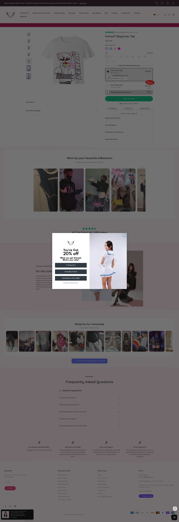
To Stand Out (71, 265)
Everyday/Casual (71, 272)
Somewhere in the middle (71, 278)
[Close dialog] (124, 235)
